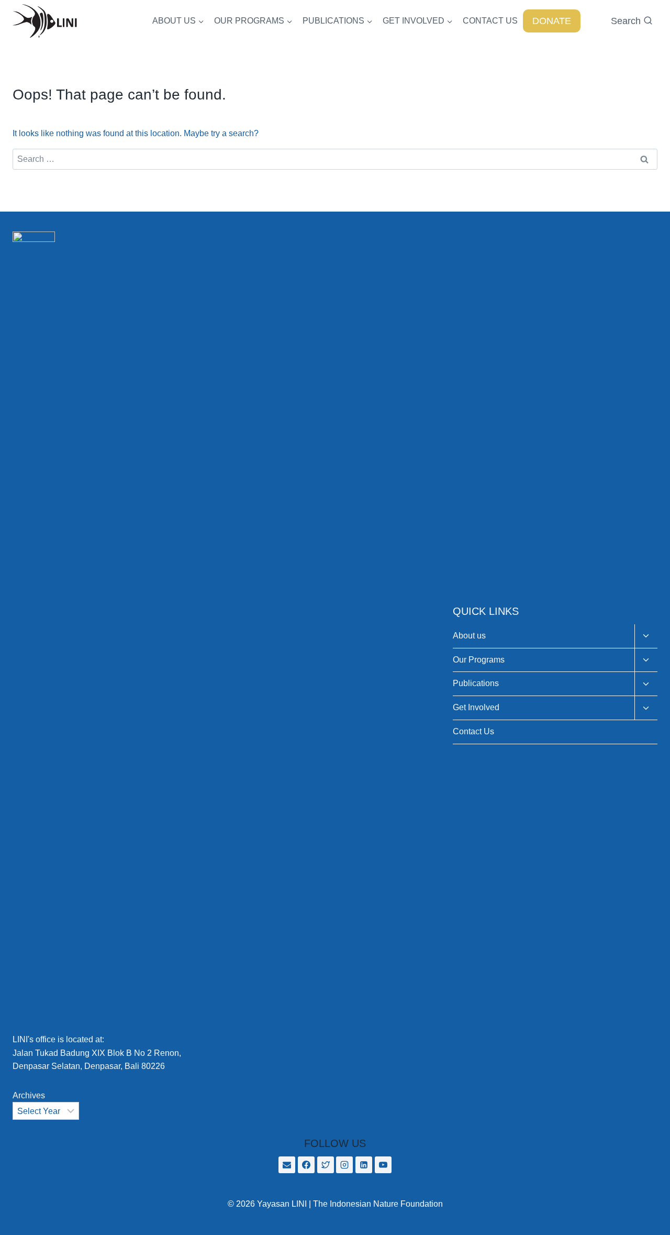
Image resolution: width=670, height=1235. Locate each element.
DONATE (551, 21)
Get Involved (476, 707)
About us (469, 635)
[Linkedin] (363, 1164)
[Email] (286, 1164)
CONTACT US (490, 20)
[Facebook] (306, 1164)
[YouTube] (383, 1164)
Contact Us (473, 731)
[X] (325, 1164)
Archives (29, 1095)
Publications (476, 683)
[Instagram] (344, 1164)
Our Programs (479, 659)
